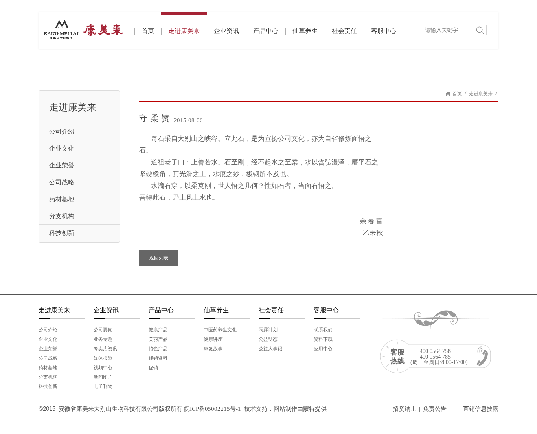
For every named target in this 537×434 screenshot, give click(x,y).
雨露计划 (268, 330)
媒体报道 (103, 358)
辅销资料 (158, 358)
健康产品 (158, 330)
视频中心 (103, 367)
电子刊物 (103, 386)
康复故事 (213, 348)
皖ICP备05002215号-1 (212, 409)
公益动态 (268, 339)
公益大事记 (270, 348)
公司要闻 (103, 330)
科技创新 (61, 233)
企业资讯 (226, 31)
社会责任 (344, 31)
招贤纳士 (404, 409)
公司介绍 (61, 131)
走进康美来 (184, 31)
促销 (153, 367)
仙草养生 (305, 31)
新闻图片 (103, 377)
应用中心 (323, 348)
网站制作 (285, 409)
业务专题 (103, 339)
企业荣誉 (61, 165)
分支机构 (61, 216)
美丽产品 (158, 339)
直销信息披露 (480, 409)
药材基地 (61, 199)
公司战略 (61, 182)
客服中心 (383, 31)
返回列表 (158, 258)
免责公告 (435, 409)
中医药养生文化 (220, 330)
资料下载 (323, 339)
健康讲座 (213, 339)
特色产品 (158, 348)
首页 (148, 31)
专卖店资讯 (105, 348)
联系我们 (323, 330)
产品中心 (265, 31)
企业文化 (61, 148)
